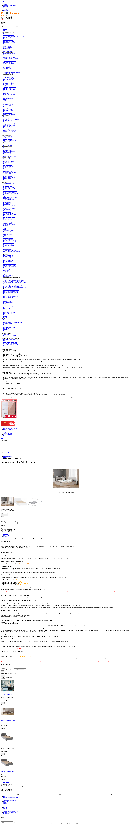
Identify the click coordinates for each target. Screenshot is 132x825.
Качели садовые (7, 203)
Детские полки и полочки (9, 71)
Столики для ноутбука (8, 162)
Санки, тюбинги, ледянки (9, 224)
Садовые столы (7, 207)
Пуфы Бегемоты (7, 48)
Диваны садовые (7, 209)
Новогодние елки (7, 249)
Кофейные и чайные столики (10, 92)
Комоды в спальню (7, 106)
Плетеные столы (7, 178)
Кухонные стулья (7, 127)
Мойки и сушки (7, 118)
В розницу (5, 6)
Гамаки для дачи (7, 212)
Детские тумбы (6, 69)
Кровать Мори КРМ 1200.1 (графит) (8, 771)
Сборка (5, 30)
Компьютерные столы (8, 161)
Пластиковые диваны (8, 297)
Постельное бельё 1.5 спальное (10, 326)
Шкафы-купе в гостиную (9, 80)
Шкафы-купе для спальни (9, 103)
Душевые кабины (7, 141)
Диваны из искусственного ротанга (11, 283)
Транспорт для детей (8, 73)
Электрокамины (7, 301)
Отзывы (5, 808)
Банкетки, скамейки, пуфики (10, 93)
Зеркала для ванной (8, 136)
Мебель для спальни (8, 456)
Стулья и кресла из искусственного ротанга (13, 281)
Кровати (5, 99)
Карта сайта (6, 813)
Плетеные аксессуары (8, 276)
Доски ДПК (6, 334)
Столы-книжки (6, 167)
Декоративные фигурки (8, 306)
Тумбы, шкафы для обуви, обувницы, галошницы (15, 36)
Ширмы (5, 229)
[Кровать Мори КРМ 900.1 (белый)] (7, 692)
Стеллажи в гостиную (8, 83)
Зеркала (5, 316)
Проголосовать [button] (20, 669)
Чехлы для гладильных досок (10, 342)
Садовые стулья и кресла (9, 192)
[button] (3, 703)
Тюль (4, 332)
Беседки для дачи (7, 202)
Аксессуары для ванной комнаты (11, 344)
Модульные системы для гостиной (11, 75)
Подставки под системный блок (10, 155)
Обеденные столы (7, 165)
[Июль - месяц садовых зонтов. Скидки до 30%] (8, 425)
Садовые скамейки (7, 210)
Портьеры (5, 330)
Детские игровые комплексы (10, 233)
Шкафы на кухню (7, 126)
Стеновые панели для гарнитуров (11, 132)
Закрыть (3, 676)
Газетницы (5, 314)
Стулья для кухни (7, 186)
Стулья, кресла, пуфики (8, 63)
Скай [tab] (6, 535)
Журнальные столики (8, 90)
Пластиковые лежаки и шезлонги (11, 295)
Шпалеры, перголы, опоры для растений (12, 251)
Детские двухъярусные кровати (10, 58)
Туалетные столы (7, 173)
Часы (4, 303)
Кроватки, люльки (7, 144)
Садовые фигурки (7, 226)
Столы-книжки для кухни (9, 124)
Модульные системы (8, 98)
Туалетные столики (7, 105)
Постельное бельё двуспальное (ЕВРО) (12, 322)
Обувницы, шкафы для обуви (10, 428)
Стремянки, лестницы (8, 345)
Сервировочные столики (9, 125)
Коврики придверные (8, 238)
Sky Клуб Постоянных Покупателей (11, 809)
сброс (2, 438)
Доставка (5, 27)
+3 (9, 669)
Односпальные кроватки (9, 57)
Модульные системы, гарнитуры (11, 119)
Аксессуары (6, 134)
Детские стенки (7, 56)
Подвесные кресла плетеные (10, 269)
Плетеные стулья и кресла (9, 189)
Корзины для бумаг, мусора (9, 156)
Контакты (5, 10)
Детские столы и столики (9, 64)
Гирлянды (5, 304)
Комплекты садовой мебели (9, 205)
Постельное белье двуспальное (10, 324)
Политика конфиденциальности (10, 3)
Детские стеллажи (7, 67)
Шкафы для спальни (8, 101)
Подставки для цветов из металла (11, 300)
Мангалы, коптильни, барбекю (10, 241)
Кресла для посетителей (9, 151)
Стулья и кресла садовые (9, 208)
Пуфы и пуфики (7, 198)
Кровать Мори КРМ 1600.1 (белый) (8, 720)
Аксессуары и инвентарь (9, 252)
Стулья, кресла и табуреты (9, 266)
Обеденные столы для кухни (10, 123)
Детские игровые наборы (9, 54)
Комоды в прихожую (8, 45)
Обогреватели (6, 340)
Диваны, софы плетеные (9, 265)
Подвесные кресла (7, 204)
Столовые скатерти (7, 323)
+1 (3, 669)
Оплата (5, 4)
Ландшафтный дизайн (8, 244)
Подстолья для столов (8, 174)
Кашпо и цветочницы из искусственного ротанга (15, 287)
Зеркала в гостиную (8, 95)
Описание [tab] (5, 534)
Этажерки (5, 271)
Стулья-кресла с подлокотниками (11, 193)
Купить (2, 525)
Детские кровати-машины (9, 61)
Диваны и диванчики (8, 62)
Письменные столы (7, 163)
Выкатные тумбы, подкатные (10, 153)
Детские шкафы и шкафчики (10, 66)
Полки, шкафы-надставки (9, 94)
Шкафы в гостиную (8, 79)
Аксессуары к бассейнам (9, 257)
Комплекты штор (7, 328)
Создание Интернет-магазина (56, 823)
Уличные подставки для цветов (10, 250)
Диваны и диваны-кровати (9, 87)
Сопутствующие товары (9, 114)
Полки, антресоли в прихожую (10, 49)
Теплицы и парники (8, 223)
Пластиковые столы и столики (10, 292)
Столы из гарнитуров (8, 116)
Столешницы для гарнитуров (10, 131)
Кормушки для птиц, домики (10, 240)
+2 (6, 669)
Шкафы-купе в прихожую (9, 42)
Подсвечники (6, 308)
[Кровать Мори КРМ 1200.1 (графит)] (7, 768)
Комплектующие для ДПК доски (11, 335)
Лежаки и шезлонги (8, 213)
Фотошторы (6, 329)
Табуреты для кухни (8, 129)
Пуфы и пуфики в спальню (9, 111)
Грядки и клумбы (7, 231)
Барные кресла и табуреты (9, 130)
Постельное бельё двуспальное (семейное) (13, 321)
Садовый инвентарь (8, 246)
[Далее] (43, 501)
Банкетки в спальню (8, 110)
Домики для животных (8, 234)
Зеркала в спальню (7, 113)
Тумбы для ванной (7, 137)
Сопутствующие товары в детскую (11, 72)
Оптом (4, 7)
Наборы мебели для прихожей (10, 33)
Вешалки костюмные (8, 40)
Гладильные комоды (8, 222)
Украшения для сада (8, 248)
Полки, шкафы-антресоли (9, 109)
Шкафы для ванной (7, 139)
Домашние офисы (7, 158)
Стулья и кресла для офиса (9, 184)
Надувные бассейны (8, 255)
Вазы (4, 307)
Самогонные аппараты (8, 243)
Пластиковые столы (8, 179)
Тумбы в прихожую (8, 46)
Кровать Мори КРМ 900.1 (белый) (7, 694)
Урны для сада (6, 218)
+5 (15, 669)
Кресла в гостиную (7, 88)
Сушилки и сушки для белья (10, 343)
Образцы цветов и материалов (10, 811)
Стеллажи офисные (7, 152)
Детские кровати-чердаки (9, 59)
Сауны (4, 228)
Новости (5, 807)
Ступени (5, 337)
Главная (5, 1)
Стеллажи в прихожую (8, 43)
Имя (2, 521)
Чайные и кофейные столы (9, 172)
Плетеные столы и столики (9, 264)
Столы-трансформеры (8, 168)
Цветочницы (6, 270)
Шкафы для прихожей (8, 41)
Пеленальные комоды (8, 145)
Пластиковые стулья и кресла (10, 191)
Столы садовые (7, 181)
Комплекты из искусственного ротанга (12, 278)
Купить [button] (4, 515)
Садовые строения (7, 219)
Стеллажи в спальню (8, 104)
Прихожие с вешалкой (8, 35)
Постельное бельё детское (9, 319)
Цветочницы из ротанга (9, 312)
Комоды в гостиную (8, 84)
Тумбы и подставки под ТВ (9, 78)
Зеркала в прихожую (8, 51)
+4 (12, 669)
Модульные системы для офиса (10, 147)
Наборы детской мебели (9, 53)
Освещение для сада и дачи (9, 245)
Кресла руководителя (8, 148)
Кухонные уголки (7, 120)
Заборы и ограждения (8, 230)
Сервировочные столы (8, 166)
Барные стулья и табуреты (9, 196)
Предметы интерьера (8, 302)
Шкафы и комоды (7, 262)
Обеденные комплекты (8, 121)
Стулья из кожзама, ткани (9, 188)
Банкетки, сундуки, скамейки (10, 197)
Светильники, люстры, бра (9, 309)
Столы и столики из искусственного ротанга (13, 280)
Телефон (3, 522)
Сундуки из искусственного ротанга (11, 286)
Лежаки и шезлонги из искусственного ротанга (14, 282)
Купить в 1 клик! (5, 526)
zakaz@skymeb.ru (5, 21)
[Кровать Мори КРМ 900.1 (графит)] (7, 743)
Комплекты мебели (7, 261)
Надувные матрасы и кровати (10, 214)
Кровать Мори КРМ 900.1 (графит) (8, 745)
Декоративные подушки (9, 327)
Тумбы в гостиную (7, 85)
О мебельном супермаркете (9, 5)
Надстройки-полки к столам (10, 160)
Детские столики (7, 170)
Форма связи (6, 814)
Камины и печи (7, 236)
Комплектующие (7, 317)
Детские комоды (7, 68)
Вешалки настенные (8, 38)
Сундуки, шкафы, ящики (9, 217)
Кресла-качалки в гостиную (9, 89)
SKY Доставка (6, 9)
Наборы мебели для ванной (9, 140)
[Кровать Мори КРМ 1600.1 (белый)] (7, 717)
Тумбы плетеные (7, 272)
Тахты (4, 100)
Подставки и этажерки (8, 311)
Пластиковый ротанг (8, 260)
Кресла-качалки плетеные (9, 267)
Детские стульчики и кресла (9, 183)
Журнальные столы (7, 171)
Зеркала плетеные (7, 274)
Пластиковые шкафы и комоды (10, 291)
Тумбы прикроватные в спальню (11, 108)
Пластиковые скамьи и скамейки (11, 296)
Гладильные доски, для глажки (10, 339)
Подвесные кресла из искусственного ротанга (14, 285)
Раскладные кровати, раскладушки (11, 215)
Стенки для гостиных (8, 77)
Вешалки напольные (8, 37)
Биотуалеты (6, 225)
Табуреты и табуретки (8, 199)
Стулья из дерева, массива (9, 187)
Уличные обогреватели (8, 239)
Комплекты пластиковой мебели (11, 290)
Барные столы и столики (9, 177)
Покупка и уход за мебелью (9, 812)
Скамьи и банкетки (7, 47)
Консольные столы (7, 176)
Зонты (4, 235)
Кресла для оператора (8, 150)
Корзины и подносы (8, 275)
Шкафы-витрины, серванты (9, 82)
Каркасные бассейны (8, 256)
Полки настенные (7, 313)
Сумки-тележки (7, 347)
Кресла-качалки (7, 194)
